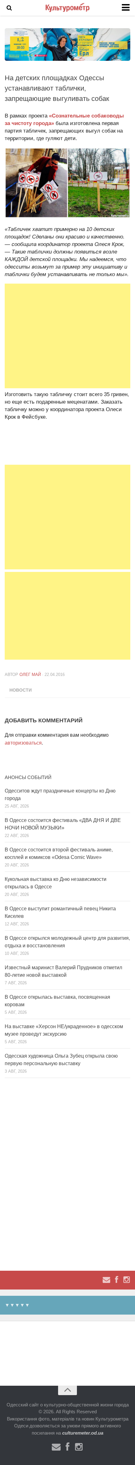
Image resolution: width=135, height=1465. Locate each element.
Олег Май (30, 674)
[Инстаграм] (126, 1280)
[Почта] (106, 1280)
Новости (20, 690)
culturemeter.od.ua (82, 1433)
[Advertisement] (67, 336)
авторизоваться (23, 743)
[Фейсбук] (116, 1280)
